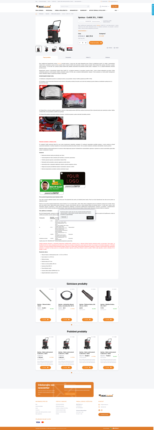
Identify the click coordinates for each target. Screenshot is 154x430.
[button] (71, 325)
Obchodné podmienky (60, 404)
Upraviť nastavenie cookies (61, 428)
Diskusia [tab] (108, 57)
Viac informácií (69, 214)
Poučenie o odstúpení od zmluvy (62, 408)
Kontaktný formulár (104, 414)
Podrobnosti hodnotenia (96, 21)
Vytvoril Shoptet (106, 428)
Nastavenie (63, 217)
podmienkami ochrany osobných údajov (82, 390)
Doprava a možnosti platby (61, 411)
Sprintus (98, 25)
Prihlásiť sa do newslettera (70, 393)
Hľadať (88, 6)
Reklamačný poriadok (60, 406)
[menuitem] (40, 10)
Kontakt (57, 413)
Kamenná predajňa (42, 1)
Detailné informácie (82, 30)
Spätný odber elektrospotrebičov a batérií (65, 1)
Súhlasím (90, 217)
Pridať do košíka (94, 43)
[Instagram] (102, 410)
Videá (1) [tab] (88, 57)
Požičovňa (54, 1)
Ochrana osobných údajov (61, 410)
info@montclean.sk (104, 404)
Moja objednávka (78, 1)
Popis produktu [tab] (47, 57)
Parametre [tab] (68, 57)
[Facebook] (99, 410)
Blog (36, 1)
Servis (49, 1)
